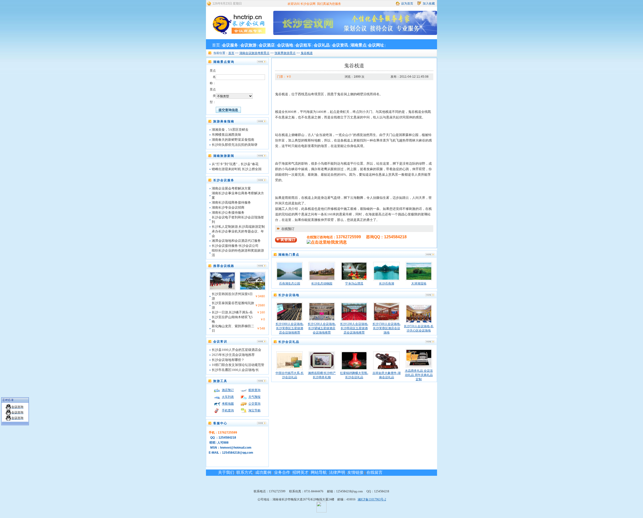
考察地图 (228, 403)
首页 (216, 45)
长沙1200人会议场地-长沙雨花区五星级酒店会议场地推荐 (354, 328)
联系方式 (244, 472)
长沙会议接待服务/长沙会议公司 (235, 246)
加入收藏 (429, 3)
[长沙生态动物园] (321, 278)
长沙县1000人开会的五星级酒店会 (236, 350)
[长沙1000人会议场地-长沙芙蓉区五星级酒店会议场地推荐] (289, 319)
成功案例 (263, 472)
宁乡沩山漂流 (354, 283)
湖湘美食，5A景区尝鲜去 (230, 129)
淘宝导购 (254, 410)
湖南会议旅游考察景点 (254, 53)
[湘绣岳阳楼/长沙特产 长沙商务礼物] (321, 368)
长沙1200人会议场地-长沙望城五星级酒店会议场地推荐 (322, 328)
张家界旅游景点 (285, 53)
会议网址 (376, 45)
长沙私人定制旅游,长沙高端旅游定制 (238, 226)
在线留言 (374, 472)
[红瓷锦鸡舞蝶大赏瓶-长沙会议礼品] (354, 368)
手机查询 (228, 410)
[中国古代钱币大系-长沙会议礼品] (289, 368)
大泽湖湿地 (418, 283)
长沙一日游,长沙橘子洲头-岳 (232, 312)
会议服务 (230, 45)
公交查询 (254, 403)
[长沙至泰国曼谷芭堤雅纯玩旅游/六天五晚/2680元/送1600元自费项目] (252, 288)
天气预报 (254, 397)
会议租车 (303, 45)
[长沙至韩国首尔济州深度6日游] (222, 288)
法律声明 (337, 472)
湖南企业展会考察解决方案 (231, 188)
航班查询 (254, 390)
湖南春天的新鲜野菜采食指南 (233, 140)
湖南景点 (358, 45)
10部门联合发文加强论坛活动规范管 (238, 365)
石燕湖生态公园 (289, 283)
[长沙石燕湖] (386, 278)
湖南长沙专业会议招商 (228, 207)
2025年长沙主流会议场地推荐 (233, 355)
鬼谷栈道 (307, 53)
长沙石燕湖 (386, 283)
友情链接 (355, 472)
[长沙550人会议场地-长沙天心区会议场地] (418, 321)
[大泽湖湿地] (418, 278)
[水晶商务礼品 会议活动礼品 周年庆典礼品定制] (418, 366)
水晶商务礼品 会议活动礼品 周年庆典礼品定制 (419, 375)
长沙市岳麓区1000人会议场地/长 (235, 370)
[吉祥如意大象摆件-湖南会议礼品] (386, 368)
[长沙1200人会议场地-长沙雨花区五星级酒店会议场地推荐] (354, 319)
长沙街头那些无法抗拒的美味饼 (234, 145)
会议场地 (285, 45)
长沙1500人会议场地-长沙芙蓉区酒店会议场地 (386, 328)
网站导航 (319, 472)
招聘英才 (300, 472)
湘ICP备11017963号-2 (372, 499)
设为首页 (407, 3)
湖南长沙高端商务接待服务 (231, 202)
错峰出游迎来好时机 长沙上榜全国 (236, 169)
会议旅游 (248, 45)
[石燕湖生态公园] (289, 278)
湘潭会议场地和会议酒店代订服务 (236, 241)
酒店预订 (228, 390)
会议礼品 (322, 45)
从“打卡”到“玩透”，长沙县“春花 (235, 164)
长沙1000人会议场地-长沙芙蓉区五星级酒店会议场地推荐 (290, 328)
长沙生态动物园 (321, 283)
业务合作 (281, 472)
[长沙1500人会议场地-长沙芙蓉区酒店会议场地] (386, 319)
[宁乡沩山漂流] (354, 278)
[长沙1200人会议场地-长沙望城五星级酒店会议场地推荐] (321, 319)
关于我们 (226, 472)
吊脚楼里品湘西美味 (226, 134)
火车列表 (228, 397)
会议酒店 (267, 45)
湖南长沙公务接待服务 (228, 212)
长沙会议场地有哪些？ (228, 360)
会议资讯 (340, 45)
